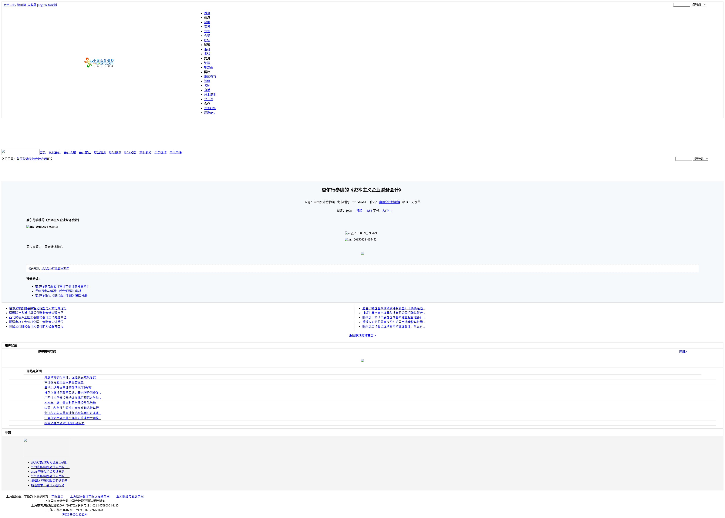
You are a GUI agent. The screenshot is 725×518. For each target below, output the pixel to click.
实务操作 (160, 152)
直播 (207, 90)
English (42, 5)
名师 (207, 85)
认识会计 (55, 152)
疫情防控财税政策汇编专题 (49, 480)
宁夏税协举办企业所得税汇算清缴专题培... (72, 418)
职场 (207, 40)
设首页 (21, 5)
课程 (207, 81)
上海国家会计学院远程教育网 (90, 496)
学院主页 (57, 496)
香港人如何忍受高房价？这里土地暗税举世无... (393, 322)
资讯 (207, 26)
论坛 (207, 63)
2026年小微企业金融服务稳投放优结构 (70, 402)
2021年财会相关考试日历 (47, 471)
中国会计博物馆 (389, 202)
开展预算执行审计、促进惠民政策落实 (70, 377)
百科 (207, 49)
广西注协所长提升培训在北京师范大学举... (72, 397)
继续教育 (210, 76)
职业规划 (100, 152)
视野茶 (208, 67)
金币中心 (10, 5)
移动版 (52, 5)
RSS (369, 210)
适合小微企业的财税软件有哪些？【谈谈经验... (393, 308)
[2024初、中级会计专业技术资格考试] (47, 456)
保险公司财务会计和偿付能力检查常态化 (36, 326)
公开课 (208, 99)
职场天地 (29, 159)
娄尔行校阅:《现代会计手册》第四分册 (61, 295)
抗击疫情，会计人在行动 (47, 485)
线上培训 (210, 94)
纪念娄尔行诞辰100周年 (55, 268)
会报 (207, 22)
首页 (207, 13)
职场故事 (115, 152)
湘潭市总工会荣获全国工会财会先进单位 (36, 322)
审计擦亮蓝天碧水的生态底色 (64, 382)
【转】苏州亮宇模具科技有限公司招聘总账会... (393, 312)
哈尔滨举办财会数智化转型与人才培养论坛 (37, 308)
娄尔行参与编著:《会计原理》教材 (58, 291)
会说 (207, 35)
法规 (207, 31)
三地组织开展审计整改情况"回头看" (68, 387)
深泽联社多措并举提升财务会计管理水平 (36, 312)
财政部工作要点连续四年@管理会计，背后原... (393, 326)
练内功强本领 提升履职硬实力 (64, 423)
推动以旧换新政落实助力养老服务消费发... (72, 392)
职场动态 (130, 152)
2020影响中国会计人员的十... (50, 476)
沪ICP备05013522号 (75, 514)
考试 (207, 53)
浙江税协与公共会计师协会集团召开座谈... (72, 413)
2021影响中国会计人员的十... (50, 467)
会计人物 (70, 152)
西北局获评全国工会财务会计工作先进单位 (37, 317)
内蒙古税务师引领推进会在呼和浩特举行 (71, 408)
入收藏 (31, 5)
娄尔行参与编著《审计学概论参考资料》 (62, 286)
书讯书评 (176, 152)
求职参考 (145, 152)
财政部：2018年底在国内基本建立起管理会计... (393, 317)
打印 (359, 210)
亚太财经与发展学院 (129, 496)
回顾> (683, 351)
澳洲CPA (210, 108)
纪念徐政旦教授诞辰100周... (49, 462)
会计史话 (85, 152)
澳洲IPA (209, 112)
